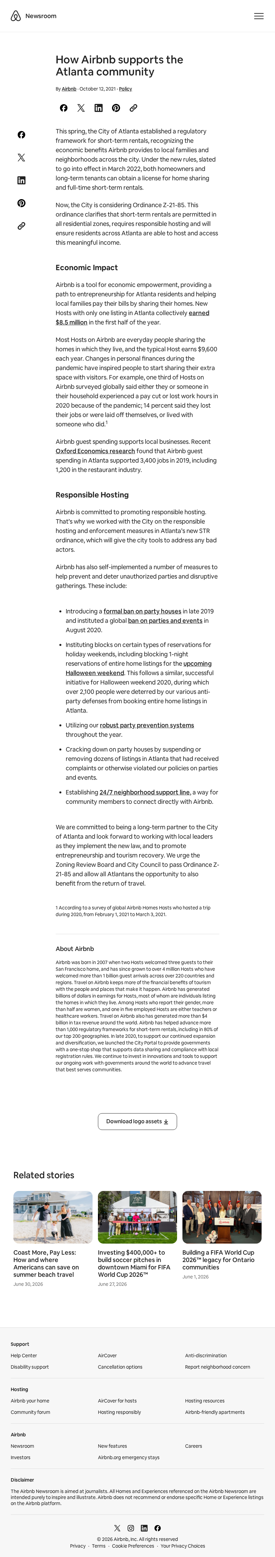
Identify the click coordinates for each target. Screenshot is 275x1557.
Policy (125, 89)
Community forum (30, 1412)
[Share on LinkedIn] (99, 108)
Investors (21, 1457)
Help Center (24, 1356)
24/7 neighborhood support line (145, 792)
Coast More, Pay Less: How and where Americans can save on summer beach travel (46, 1263)
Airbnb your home (30, 1401)
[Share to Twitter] (81, 108)
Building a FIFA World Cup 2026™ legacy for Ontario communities (218, 1260)
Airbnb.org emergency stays (129, 1457)
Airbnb (69, 89)
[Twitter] (117, 1528)
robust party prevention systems (147, 725)
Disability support (30, 1367)
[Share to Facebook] (64, 108)
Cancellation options (120, 1367)
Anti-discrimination (206, 1356)
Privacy (78, 1546)
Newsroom (40, 16)
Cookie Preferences (133, 1546)
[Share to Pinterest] (116, 108)
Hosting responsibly (119, 1412)
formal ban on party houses (142, 611)
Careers (193, 1446)
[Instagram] (130, 1528)
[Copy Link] (133, 108)
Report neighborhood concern (217, 1367)
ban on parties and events (165, 620)
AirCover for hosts (117, 1401)
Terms (99, 1546)
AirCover (107, 1356)
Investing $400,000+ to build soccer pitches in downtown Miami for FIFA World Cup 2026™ (134, 1263)
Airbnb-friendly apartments (215, 1412)
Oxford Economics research (95, 451)
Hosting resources (205, 1401)
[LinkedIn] (144, 1528)
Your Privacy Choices (183, 1546)
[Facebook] (157, 1528)
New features (112, 1446)
